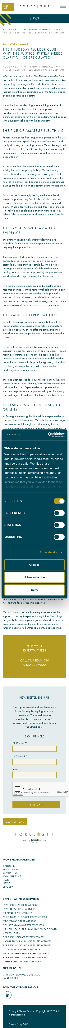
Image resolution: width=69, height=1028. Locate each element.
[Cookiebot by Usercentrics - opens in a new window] (49, 434)
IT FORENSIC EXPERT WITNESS (19, 921)
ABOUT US (9, 866)
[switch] (59, 513)
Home (6, 29)
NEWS (6, 883)
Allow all (34, 564)
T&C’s (26, 1024)
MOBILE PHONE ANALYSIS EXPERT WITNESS (27, 941)
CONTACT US (10, 873)
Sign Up (35, 804)
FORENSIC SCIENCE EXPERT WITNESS (23, 937)
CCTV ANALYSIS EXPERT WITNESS (21, 949)
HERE (17, 978)
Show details (48, 552)
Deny (34, 589)
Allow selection (34, 577)
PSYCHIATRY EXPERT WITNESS (19, 909)
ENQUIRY (8, 886)
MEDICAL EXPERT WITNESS (17, 913)
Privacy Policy (15, 1024)
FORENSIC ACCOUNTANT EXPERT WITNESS (27, 945)
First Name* (19, 743)
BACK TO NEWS (15, 821)
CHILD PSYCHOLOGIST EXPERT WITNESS (25, 917)
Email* (16, 769)
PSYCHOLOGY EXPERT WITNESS (20, 905)
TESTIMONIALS (11, 869)
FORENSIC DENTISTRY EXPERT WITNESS (24, 957)
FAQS (6, 879)
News (16, 29)
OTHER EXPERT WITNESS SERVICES (22, 961)
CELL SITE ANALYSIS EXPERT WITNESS (23, 925)
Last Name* (19, 756)
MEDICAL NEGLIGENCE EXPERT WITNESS (26, 953)
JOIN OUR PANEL (12, 876)
